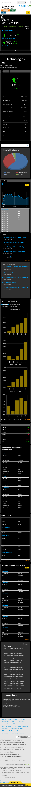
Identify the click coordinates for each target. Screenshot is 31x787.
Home (5, 23)
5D (4, 181)
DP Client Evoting (14, 730)
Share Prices (21, 23)
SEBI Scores (4, 727)
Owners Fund (14, 307)
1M (6, 181)
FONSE (7, 68)
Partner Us (21, 716)
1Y (13, 181)
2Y (15, 181)
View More (27, 257)
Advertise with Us (5, 718)
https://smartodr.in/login (5, 779)
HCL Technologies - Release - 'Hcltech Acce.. (14, 239)
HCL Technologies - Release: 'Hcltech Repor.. (15, 248)
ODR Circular (19, 727)
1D (2, 181)
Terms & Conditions (6, 721)
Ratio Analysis (5, 303)
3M (9, 181)
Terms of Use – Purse (6, 723)
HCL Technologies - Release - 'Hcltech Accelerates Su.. (16, 274)
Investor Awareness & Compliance (20, 723)
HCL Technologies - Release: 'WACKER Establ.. (15, 235)
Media (9, 716)
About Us (4, 716)
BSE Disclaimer (5, 730)
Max (19, 181)
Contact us (14, 718)
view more (26, 508)
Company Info (12, 23)
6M (11, 181)
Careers (15, 716)
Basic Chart (3, 178)
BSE (2, 68)
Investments (14, 388)
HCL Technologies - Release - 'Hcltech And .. (14, 253)
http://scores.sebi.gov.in (5, 778)
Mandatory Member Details (17, 725)
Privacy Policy (21, 718)
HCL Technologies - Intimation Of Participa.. (14, 244)
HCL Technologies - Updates (10, 269)
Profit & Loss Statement (15, 301)
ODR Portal (11, 727)
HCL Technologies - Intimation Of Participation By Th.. (16, 284)
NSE (4, 68)
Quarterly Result (13, 303)
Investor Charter (5, 725)
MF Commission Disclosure (18, 721)
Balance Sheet (5, 301)
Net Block (14, 334)
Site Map (22, 730)
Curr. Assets (13, 361)
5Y (16, 181)
